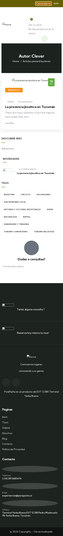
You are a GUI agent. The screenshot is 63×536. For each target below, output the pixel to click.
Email (4, 492)
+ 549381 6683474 (13, 275)
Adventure (14, 90)
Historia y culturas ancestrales (22, 209)
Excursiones (44, 195)
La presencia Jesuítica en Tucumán (30, 107)
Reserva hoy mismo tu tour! (33, 333)
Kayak (50, 209)
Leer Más (9, 123)
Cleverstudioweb (43, 531)
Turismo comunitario (16, 232)
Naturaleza (10, 217)
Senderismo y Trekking (16, 224)
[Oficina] (30, 503)
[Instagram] (16, 382)
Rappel (27, 217)
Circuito (25, 195)
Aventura (9, 195)
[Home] (6, 24)
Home (15, 61)
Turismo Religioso (44, 232)
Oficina (5, 509)
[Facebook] (6, 382)
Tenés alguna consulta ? (30, 309)
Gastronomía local (15, 202)
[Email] (30, 486)
